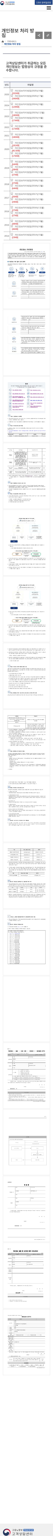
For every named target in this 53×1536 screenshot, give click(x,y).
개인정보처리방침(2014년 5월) (29, 235)
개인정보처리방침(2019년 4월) (29, 167)
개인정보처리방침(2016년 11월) (29, 207)
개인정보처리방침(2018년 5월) (29, 180)
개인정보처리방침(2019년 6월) (29, 161)
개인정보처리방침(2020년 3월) (29, 153)
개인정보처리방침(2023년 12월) (29, 112)
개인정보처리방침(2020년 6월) (29, 148)
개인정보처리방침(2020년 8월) (29, 143)
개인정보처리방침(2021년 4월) (29, 134)
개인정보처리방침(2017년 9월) (29, 194)
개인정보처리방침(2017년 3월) (29, 199)
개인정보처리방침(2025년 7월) (29, 96)
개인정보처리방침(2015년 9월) (29, 221)
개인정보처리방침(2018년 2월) (29, 186)
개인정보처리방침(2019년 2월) (29, 172)
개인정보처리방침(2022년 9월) (29, 126)
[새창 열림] (39, 38)
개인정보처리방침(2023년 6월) (29, 118)
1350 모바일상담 (43, 2)
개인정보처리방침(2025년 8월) (29, 90)
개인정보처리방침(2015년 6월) (29, 226)
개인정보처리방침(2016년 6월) (29, 213)
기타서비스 (12, 41)
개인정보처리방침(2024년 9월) (29, 104)
